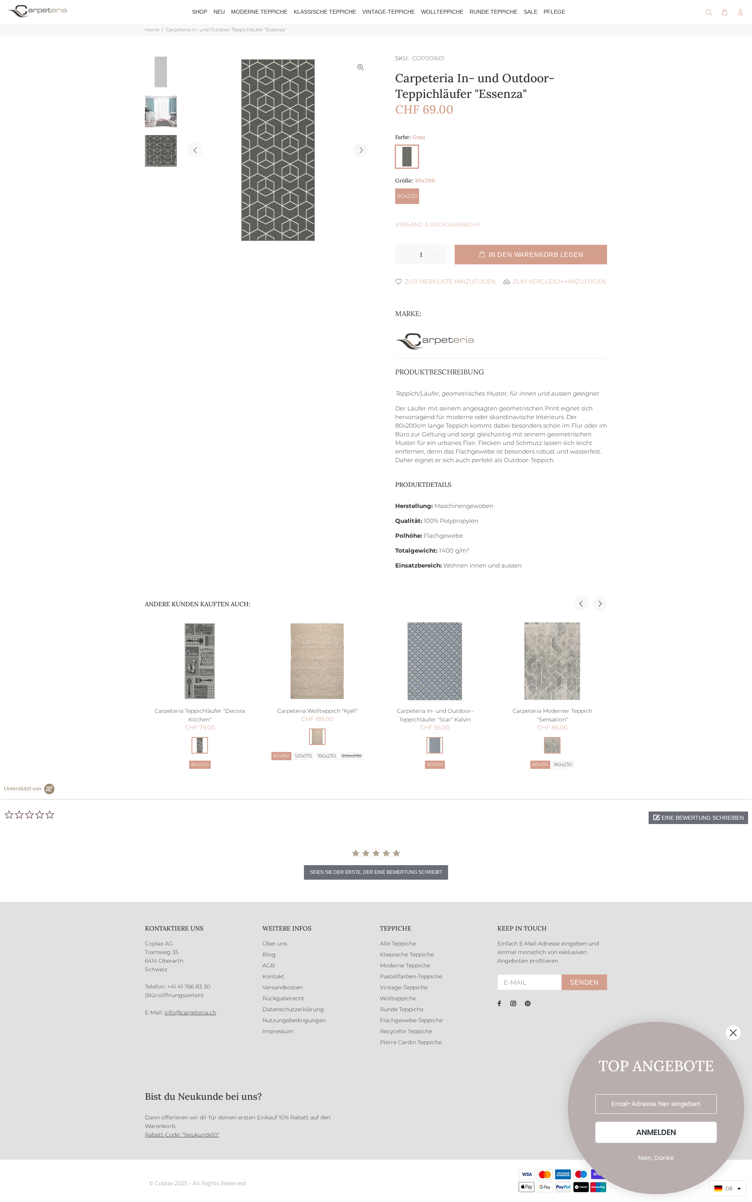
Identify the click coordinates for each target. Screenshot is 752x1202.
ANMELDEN (656, 1132)
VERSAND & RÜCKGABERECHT (437, 224)
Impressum (278, 1031)
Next (360, 150)
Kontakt (273, 976)
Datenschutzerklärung (293, 1009)
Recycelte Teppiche (406, 1031)
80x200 (407, 195)
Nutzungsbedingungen (294, 1020)
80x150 (281, 756)
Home (152, 30)
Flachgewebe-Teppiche (411, 1020)
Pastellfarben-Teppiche (411, 976)
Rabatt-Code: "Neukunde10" (182, 1134)
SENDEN (584, 982)
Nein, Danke (656, 1157)
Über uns (274, 943)
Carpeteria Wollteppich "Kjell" (317, 710)
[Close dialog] (733, 1033)
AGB (268, 965)
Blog (269, 954)
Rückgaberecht (283, 998)
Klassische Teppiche (407, 954)
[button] (698, 818)
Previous (195, 150)
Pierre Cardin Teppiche (411, 1042)
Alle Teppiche (398, 943)
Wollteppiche (398, 998)
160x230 (327, 756)
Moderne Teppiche (405, 965)
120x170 (303, 756)
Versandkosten (282, 987)
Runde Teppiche (401, 1009)
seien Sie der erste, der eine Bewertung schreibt (376, 872)
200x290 (352, 756)
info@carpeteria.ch (190, 1012)
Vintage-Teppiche (404, 987)
